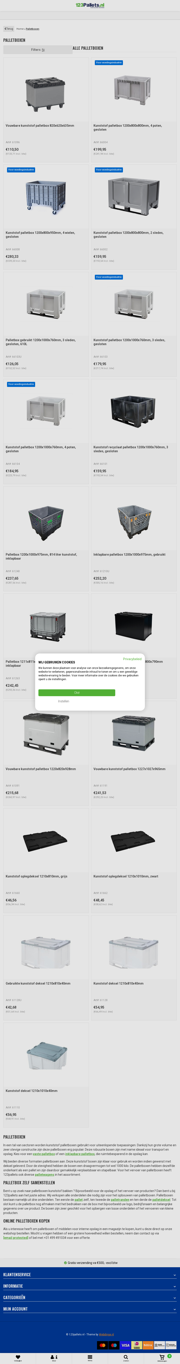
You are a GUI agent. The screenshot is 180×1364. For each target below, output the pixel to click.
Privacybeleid (132, 659)
